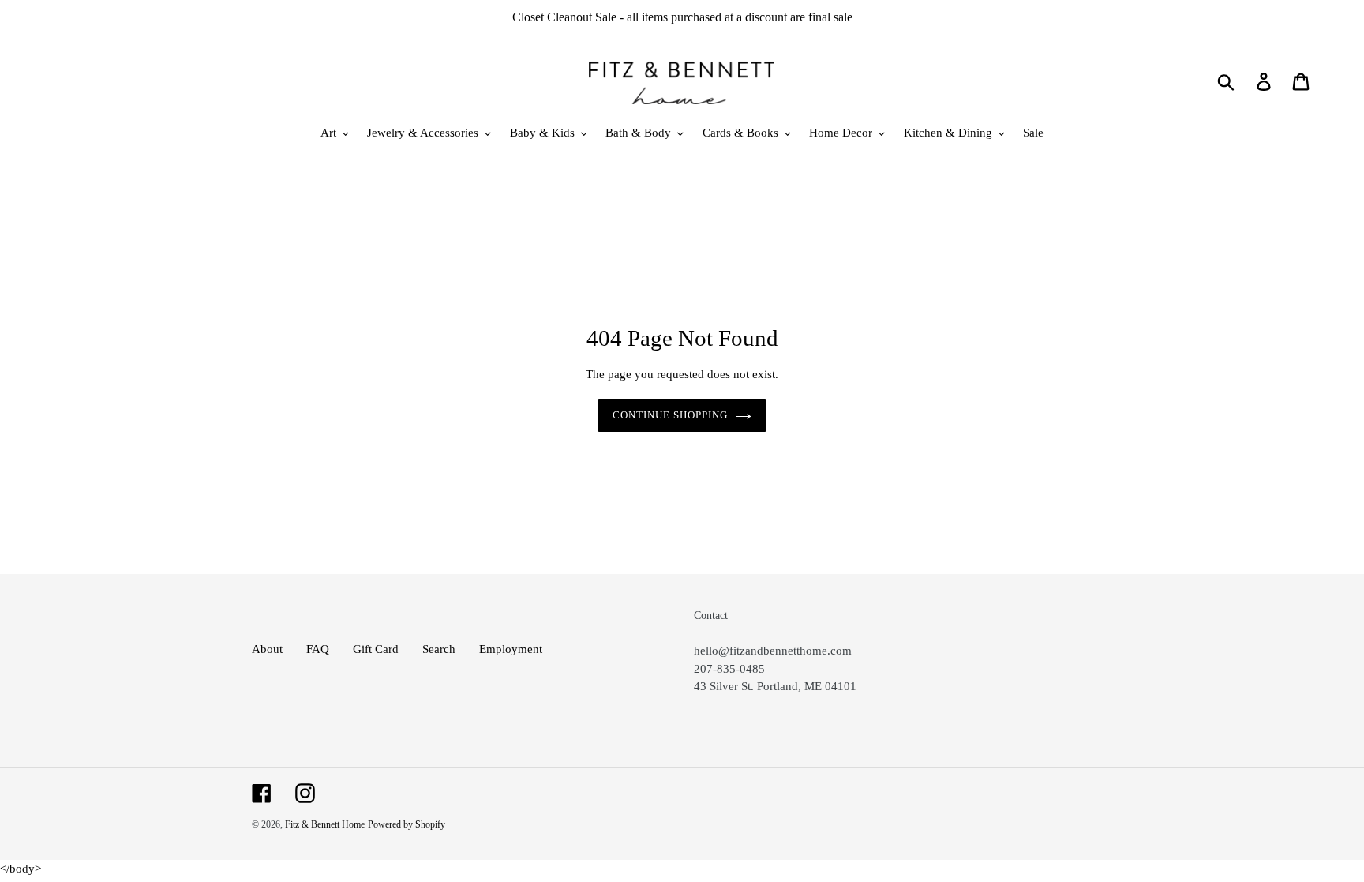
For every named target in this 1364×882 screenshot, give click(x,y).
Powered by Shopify (406, 824)
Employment (510, 649)
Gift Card (376, 649)
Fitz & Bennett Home (325, 824)
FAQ (317, 649)
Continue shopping (671, 415)
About (267, 649)
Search (438, 649)
